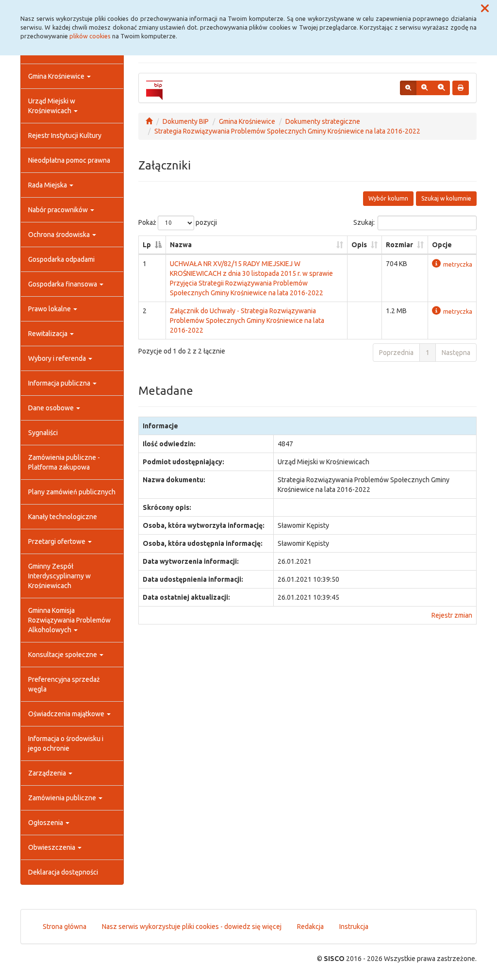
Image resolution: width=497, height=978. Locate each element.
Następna (456, 352)
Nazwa (181, 245)
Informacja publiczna (60, 383)
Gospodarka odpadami (61, 259)
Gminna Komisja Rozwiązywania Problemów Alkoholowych (69, 620)
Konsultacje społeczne (63, 654)
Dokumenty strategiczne (322, 121)
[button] (485, 9)
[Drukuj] (460, 88)
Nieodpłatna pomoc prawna (69, 160)
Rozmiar (399, 245)
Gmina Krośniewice (57, 76)
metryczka (457, 264)
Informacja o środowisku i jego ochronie (65, 743)
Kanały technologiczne (62, 517)
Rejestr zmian (451, 615)
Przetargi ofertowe (57, 541)
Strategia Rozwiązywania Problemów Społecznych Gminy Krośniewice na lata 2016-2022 (287, 131)
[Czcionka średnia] (424, 88)
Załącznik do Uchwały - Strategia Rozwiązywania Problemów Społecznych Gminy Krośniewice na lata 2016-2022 (247, 320)
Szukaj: (364, 222)
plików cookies (90, 36)
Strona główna (64, 926)
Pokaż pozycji (177, 222)
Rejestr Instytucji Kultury (64, 135)
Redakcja (310, 926)
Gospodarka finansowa (63, 284)
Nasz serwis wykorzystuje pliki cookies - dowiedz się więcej (192, 926)
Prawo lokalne (50, 309)
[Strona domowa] (149, 121)
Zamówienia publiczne (63, 798)
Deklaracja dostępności (63, 872)
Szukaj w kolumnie (446, 198)
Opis (359, 245)
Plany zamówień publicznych (72, 492)
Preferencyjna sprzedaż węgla (64, 684)
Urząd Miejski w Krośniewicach (51, 106)
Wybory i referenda (57, 358)
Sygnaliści (43, 433)
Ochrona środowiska (59, 234)
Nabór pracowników (58, 210)
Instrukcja (353, 926)
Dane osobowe (51, 408)
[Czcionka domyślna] (408, 88)
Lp (147, 245)
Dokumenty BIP (186, 121)
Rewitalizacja (48, 333)
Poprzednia (396, 352)
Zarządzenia (47, 773)
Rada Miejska (48, 185)
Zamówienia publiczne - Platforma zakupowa (64, 462)
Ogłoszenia (46, 822)
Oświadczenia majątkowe (67, 714)
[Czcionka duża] (441, 88)
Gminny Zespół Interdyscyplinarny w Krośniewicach (59, 576)
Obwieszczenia (52, 847)
